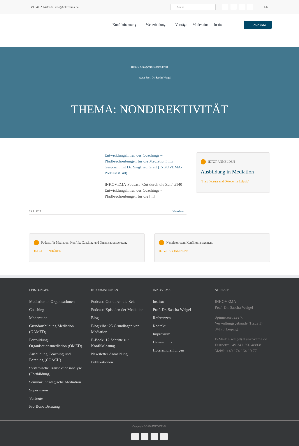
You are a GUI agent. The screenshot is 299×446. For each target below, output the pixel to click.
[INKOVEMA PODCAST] (87, 247)
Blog (95, 318)
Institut (158, 301)
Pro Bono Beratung (44, 406)
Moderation (38, 318)
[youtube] (250, 7)
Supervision (38, 390)
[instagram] (242, 7)
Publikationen (102, 362)
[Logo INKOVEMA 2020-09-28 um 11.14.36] (54, 16)
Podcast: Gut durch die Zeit (113, 301)
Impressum (161, 334)
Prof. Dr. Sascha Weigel (172, 309)
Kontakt (159, 326)
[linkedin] (225, 7)
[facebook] (233, 7)
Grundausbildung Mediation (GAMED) (51, 329)
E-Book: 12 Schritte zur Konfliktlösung (110, 343)
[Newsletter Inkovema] (212, 247)
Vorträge (36, 398)
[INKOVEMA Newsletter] (233, 172)
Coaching (36, 309)
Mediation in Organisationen (52, 301)
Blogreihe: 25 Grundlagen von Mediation (115, 329)
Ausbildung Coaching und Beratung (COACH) (50, 357)
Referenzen (162, 318)
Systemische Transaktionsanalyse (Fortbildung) (55, 371)
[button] (258, 24)
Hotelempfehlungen (168, 350)
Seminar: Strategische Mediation (55, 382)
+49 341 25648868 (41, 7)
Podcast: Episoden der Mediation (117, 309)
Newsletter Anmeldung (109, 354)
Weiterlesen (178, 211)
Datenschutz (162, 342)
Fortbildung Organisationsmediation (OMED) (55, 343)
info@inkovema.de (67, 7)
